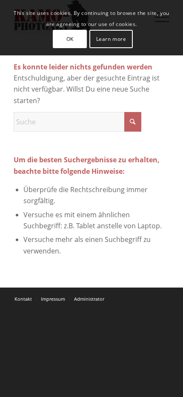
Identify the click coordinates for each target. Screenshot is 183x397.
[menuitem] (23, 299)
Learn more (111, 39)
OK (70, 39)
